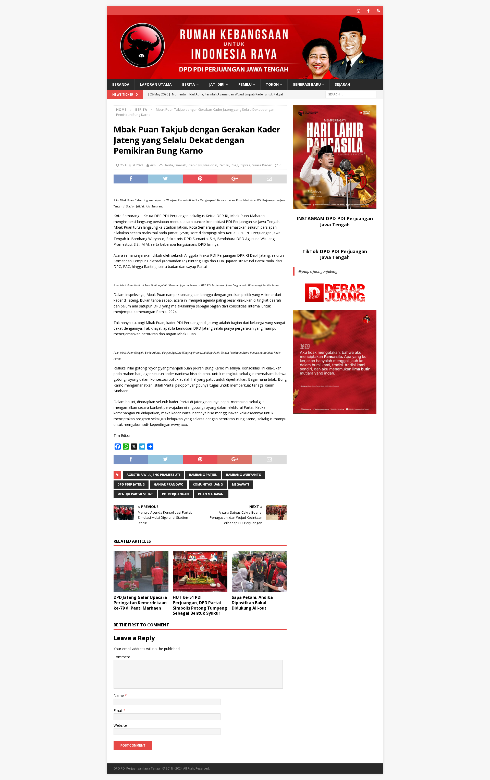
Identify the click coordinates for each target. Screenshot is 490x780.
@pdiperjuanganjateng (317, 271)
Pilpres (245, 165)
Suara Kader (262, 165)
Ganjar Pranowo (168, 484)
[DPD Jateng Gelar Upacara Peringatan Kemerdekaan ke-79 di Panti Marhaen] (141, 571)
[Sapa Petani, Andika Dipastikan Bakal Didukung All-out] (259, 571)
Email (119, 710)
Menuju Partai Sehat (135, 494)
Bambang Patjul (203, 475)
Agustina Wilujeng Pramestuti (153, 475)
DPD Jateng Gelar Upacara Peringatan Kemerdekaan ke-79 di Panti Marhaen (140, 603)
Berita (188, 84)
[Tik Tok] (378, 10)
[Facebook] (368, 10)
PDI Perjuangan (175, 494)
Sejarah (342, 84)
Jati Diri (216, 84)
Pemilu (245, 84)
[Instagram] (358, 10)
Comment (122, 656)
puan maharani (211, 494)
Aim (153, 165)
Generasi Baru (307, 84)
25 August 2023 (131, 165)
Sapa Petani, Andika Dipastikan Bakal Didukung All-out (252, 603)
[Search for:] (350, 94)
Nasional (210, 165)
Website (120, 725)
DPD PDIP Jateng (131, 484)
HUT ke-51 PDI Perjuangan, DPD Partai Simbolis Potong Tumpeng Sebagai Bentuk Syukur (200, 605)
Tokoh (272, 84)
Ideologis (195, 165)
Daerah (180, 165)
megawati (240, 484)
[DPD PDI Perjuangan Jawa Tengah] (245, 76)
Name (119, 695)
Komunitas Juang (208, 484)
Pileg (234, 165)
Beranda (120, 84)
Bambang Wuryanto (243, 475)
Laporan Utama (156, 84)
